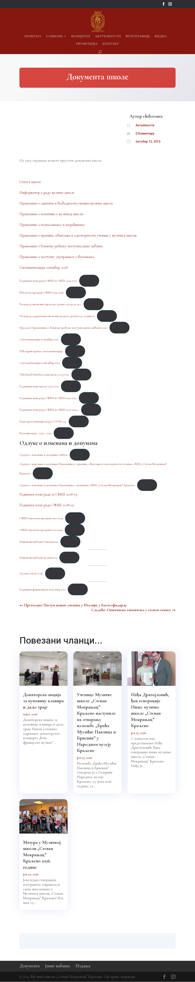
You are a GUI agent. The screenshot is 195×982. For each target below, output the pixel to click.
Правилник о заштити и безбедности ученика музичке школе (66, 203)
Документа (29, 966)
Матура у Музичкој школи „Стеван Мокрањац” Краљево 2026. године (42, 854)
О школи (54, 36)
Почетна (32, 36)
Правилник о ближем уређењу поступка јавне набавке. (61, 246)
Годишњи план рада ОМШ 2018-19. (46, 505)
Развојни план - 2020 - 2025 (35, 433)
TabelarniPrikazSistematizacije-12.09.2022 (44, 374)
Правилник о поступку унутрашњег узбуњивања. (57, 257)
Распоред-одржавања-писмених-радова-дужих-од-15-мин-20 (57, 316)
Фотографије (137, 36)
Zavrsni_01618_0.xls (31, 573)
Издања (83, 966)
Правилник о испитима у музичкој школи (51, 214)
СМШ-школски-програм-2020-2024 (40, 530)
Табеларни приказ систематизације (41, 351)
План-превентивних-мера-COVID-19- (42, 421)
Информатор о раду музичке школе (46, 192)
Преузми (89, 281)
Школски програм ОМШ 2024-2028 (41, 292)
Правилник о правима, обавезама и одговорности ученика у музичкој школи (78, 235)
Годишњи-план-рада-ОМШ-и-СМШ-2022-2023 (48, 398)
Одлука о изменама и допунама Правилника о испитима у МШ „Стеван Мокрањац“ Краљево (77, 485)
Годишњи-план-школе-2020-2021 (39, 386)
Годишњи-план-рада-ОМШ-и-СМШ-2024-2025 (48, 281)
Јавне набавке (57, 966)
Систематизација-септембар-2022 (39, 363)
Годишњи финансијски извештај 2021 (42, 589)
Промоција (87, 44)
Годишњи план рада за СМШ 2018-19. (48, 494)
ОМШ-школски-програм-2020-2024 (41, 518)
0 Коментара (145, 133)
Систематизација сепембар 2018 (43, 267)
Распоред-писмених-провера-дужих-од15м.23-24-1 (50, 304)
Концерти (80, 36)
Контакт (110, 44)
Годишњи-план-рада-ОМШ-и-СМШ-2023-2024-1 (49, 410)
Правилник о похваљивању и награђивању (52, 224)
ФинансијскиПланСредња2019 (38, 558)
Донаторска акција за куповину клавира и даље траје (43, 701)
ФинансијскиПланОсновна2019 (38, 541)
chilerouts (153, 116)
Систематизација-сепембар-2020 (39, 339)
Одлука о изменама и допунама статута (43, 455)
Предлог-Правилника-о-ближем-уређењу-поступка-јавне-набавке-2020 (63, 328)
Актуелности (108, 36)
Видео (161, 36)
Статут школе (30, 182)
